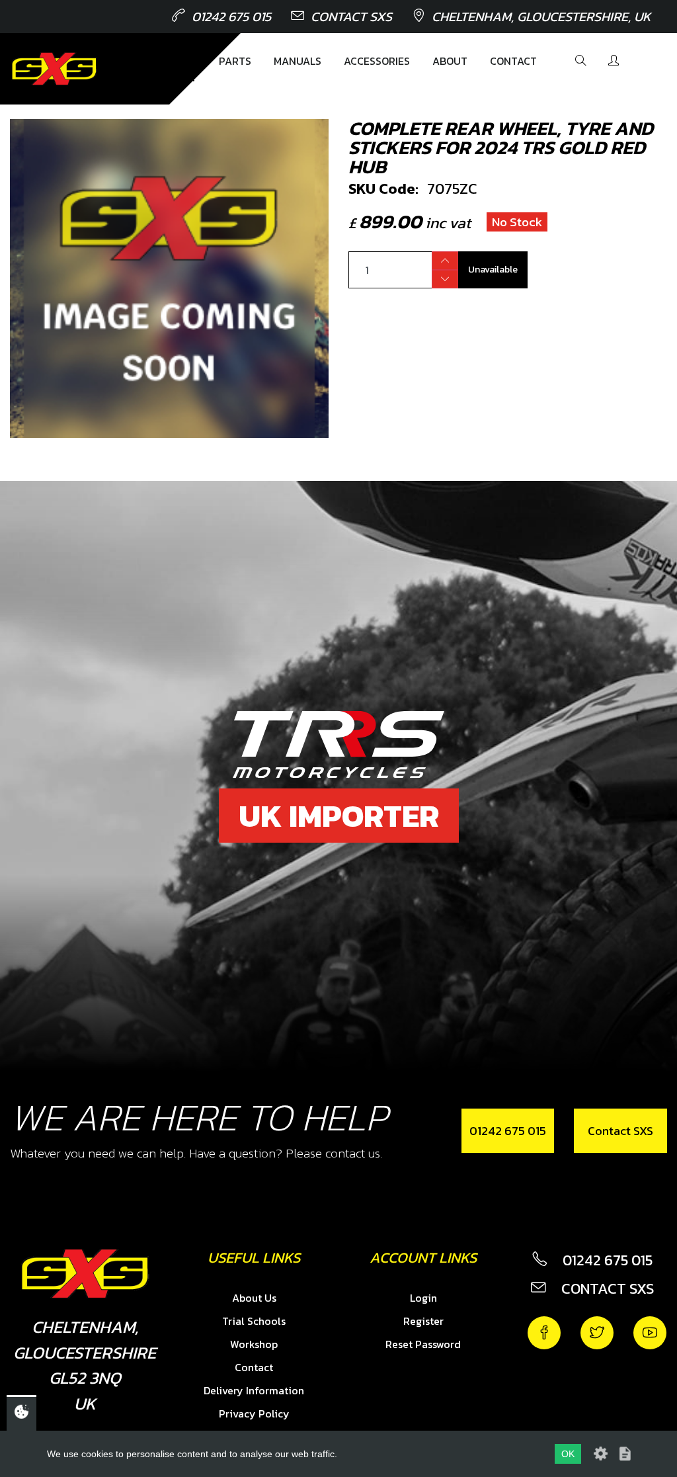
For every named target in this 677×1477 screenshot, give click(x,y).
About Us (254, 1298)
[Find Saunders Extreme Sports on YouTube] (649, 1332)
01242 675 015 (231, 16)
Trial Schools (254, 1321)
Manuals (297, 61)
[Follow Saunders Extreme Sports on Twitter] (597, 1332)
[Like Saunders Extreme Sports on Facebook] (544, 1332)
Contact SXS (351, 16)
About (449, 61)
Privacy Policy (254, 1413)
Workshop (254, 1344)
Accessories (377, 61)
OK (568, 1454)
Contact (513, 61)
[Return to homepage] (54, 68)
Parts (235, 61)
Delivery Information (254, 1390)
